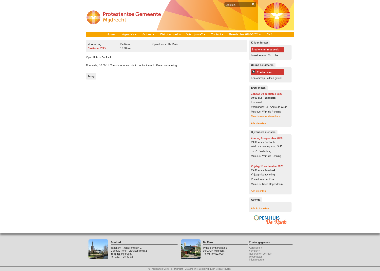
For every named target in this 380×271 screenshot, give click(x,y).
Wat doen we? (169, 34)
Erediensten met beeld (265, 49)
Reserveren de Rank (260, 253)
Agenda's (128, 34)
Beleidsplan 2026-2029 (243, 34)
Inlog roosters (257, 259)
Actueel (147, 34)
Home (111, 34)
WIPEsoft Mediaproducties (219, 269)
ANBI (269, 34)
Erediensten (263, 72)
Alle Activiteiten (260, 208)
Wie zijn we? (194, 34)
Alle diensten (258, 123)
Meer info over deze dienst (266, 116)
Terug (91, 76)
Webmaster (255, 256)
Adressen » (255, 247)
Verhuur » (254, 250)
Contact (216, 34)
